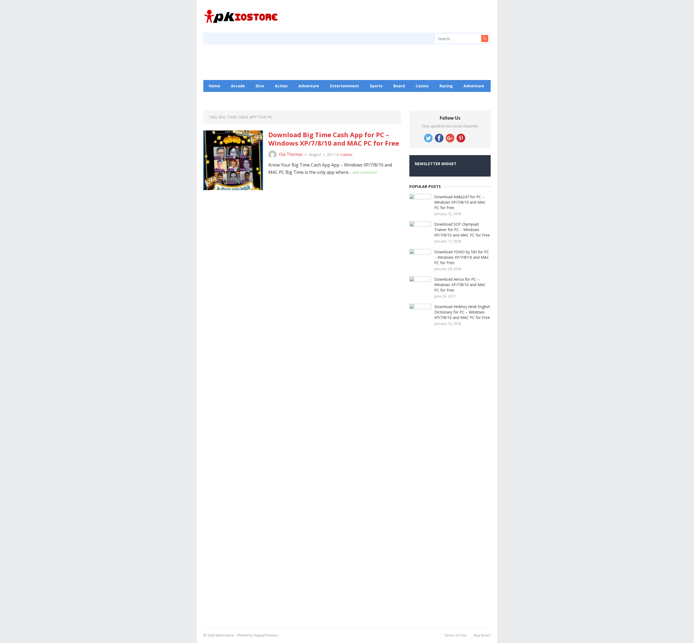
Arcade (238, 85)
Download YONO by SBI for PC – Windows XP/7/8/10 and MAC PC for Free (461, 257)
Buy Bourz (482, 635)
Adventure (308, 85)
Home (214, 85)
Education (242, 97)
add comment (364, 172)
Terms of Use (455, 635)
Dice (260, 85)
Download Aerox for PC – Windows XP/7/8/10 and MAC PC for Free (460, 285)
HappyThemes (266, 635)
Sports (376, 85)
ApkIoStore (225, 635)
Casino (422, 85)
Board (399, 85)
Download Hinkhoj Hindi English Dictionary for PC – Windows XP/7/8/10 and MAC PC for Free (462, 312)
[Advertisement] (450, 474)
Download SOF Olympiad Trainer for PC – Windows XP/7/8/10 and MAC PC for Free (462, 230)
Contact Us (274, 97)
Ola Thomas (291, 154)
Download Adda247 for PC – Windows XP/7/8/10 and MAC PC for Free (460, 202)
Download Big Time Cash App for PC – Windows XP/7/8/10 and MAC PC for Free (333, 139)
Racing (446, 85)
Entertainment (344, 85)
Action (281, 85)
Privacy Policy (309, 97)
